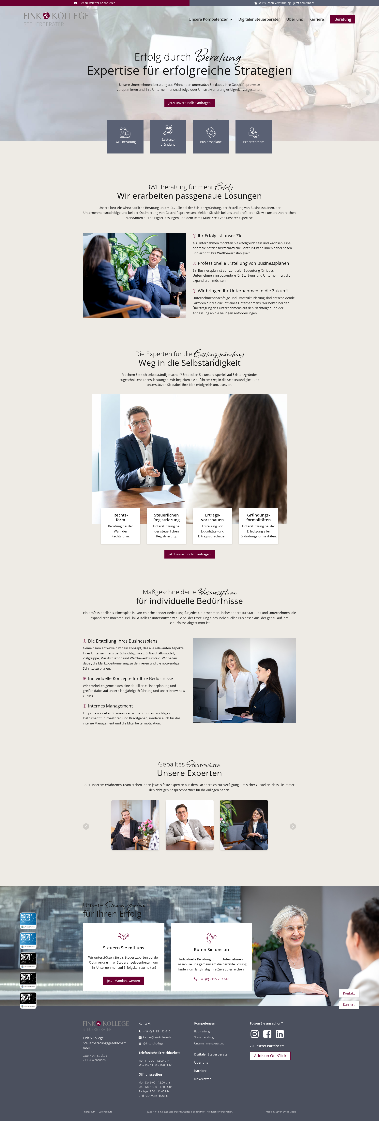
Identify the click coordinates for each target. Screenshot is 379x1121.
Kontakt (349, 993)
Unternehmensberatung (209, 1043)
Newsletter (202, 1079)
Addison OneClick (270, 1055)
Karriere (316, 19)
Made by (281, 1111)
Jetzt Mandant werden (123, 981)
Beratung (342, 19)
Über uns (294, 19)
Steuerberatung (204, 1037)
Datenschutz (105, 1111)
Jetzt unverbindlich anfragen (190, 103)
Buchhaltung (202, 1031)
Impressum (89, 1111)
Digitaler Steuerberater (259, 19)
